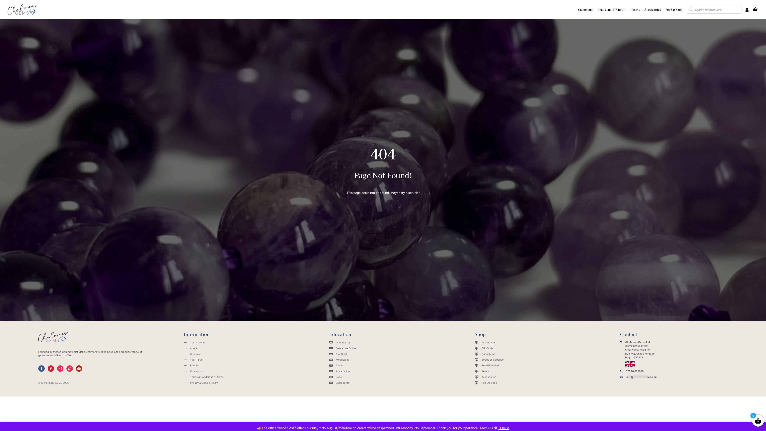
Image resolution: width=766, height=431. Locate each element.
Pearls (635, 10)
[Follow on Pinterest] (51, 368)
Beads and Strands (610, 10)
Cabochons (585, 10)
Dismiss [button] (503, 428)
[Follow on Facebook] (41, 368)
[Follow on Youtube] (79, 368)
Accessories (652, 10)
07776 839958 (635, 371)
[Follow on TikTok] (69, 368)
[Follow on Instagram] (60, 368)
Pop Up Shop (673, 10)
